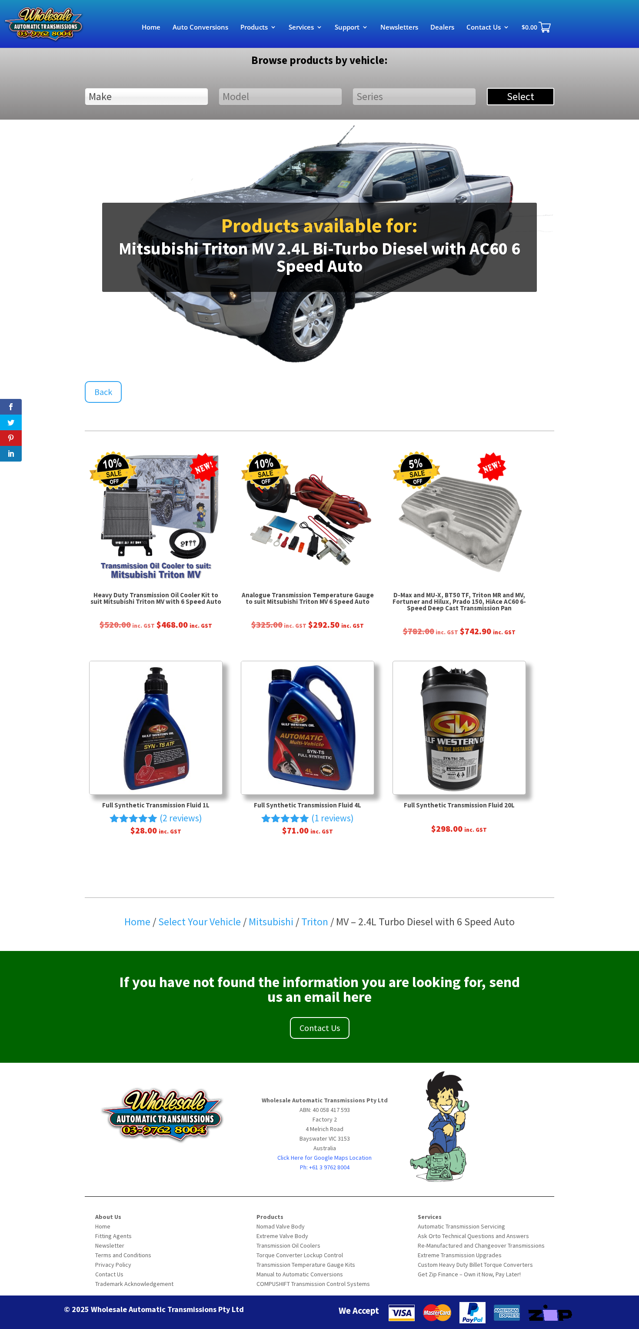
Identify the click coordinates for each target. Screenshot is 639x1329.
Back (103, 391)
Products (254, 27)
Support (347, 27)
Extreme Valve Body (282, 1236)
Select (520, 96)
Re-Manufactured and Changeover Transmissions (481, 1245)
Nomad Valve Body (280, 1226)
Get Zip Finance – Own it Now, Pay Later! (469, 1274)
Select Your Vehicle (199, 921)
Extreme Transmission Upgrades (460, 1255)
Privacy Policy (113, 1265)
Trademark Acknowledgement (134, 1284)
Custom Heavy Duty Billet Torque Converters (475, 1265)
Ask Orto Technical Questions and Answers (473, 1236)
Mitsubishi (272, 921)
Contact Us (483, 27)
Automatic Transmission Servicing (461, 1226)
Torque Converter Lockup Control (299, 1255)
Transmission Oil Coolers (288, 1245)
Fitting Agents (113, 1236)
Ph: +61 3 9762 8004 (324, 1167)
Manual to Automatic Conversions (299, 1274)
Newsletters (399, 27)
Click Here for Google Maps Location (324, 1158)
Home (151, 27)
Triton (315, 921)
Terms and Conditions (123, 1255)
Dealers (442, 27)
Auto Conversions (200, 27)
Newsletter (109, 1245)
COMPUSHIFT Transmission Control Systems (313, 1284)
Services (301, 27)
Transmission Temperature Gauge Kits (305, 1265)
